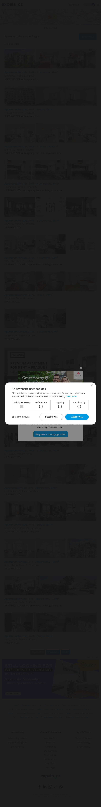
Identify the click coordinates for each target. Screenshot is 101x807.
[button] (20, 417)
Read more (71, 396)
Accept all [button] (77, 417)
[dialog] (50, 403)
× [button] (92, 385)
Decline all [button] (51, 417)
